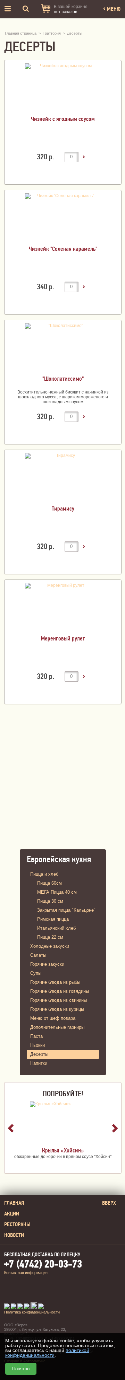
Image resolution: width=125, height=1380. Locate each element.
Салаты (38, 955)
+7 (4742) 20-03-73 (43, 1264)
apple (50, 1291)
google (90, 1291)
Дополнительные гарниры (57, 1027)
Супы (35, 973)
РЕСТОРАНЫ (17, 1224)
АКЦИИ (11, 1213)
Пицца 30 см (50, 901)
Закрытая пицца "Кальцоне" (66, 910)
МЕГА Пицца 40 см (57, 892)
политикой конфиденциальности (47, 1352)
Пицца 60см (49, 883)
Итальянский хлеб (56, 928)
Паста (36, 1036)
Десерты (74, 33)
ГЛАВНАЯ (14, 1203)
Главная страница (20, 33)
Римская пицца (53, 919)
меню (113, 9)
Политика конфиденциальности (32, 1312)
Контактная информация (26, 1273)
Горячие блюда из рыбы (55, 982)
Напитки (38, 1063)
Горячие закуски (47, 964)
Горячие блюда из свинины (58, 1000)
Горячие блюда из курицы (57, 1009)
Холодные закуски (49, 946)
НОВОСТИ (14, 1235)
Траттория (52, 33)
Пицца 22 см (50, 937)
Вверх (109, 1203)
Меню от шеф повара (52, 1018)
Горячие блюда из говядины (59, 991)
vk (10, 1291)
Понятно (21, 1368)
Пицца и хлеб (44, 874)
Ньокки (37, 1045)
